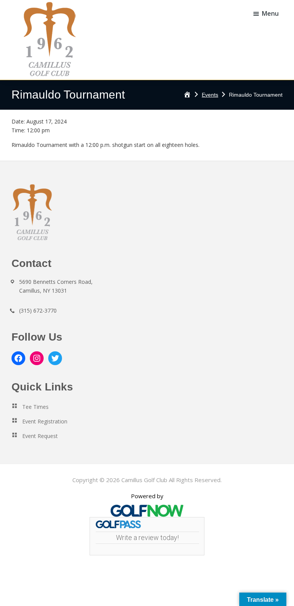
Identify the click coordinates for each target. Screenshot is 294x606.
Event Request (40, 436)
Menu (270, 13)
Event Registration (44, 421)
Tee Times (35, 406)
